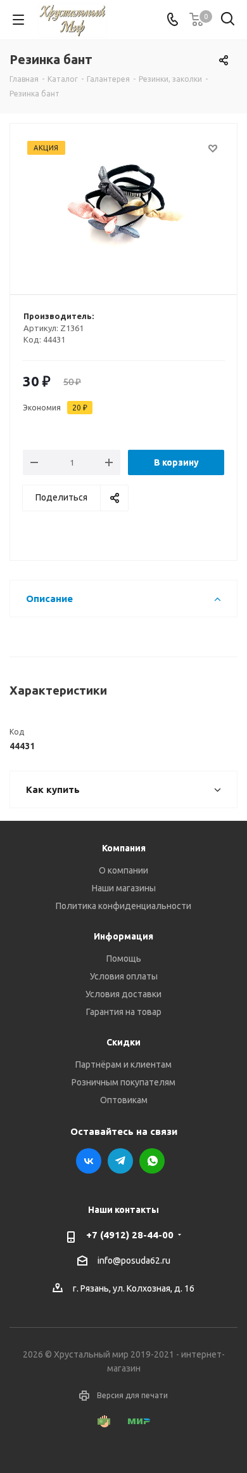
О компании (123, 870)
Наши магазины (124, 888)
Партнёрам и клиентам (123, 1064)
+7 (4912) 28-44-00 (130, 1234)
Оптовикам (124, 1100)
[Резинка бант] (123, 203)
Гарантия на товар (124, 1012)
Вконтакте (88, 1161)
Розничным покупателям (123, 1082)
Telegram (120, 1161)
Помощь (123, 958)
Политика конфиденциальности (123, 906)
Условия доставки (124, 994)
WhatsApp (152, 1161)
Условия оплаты (124, 976)
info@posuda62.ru (134, 1260)
